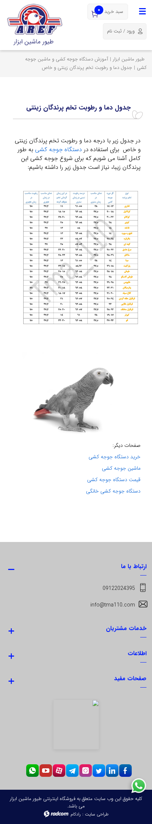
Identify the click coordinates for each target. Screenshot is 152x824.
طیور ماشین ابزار (129, 59)
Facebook (125, 770)
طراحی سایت (96, 814)
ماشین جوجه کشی (121, 468)
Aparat (59, 770)
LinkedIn (112, 770)
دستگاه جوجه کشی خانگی (113, 491)
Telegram (72, 770)
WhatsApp (32, 770)
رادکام (75, 814)
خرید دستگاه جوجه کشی (115, 457)
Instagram (85, 770)
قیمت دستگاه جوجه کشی (114, 480)
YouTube (45, 770)
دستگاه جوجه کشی (58, 149)
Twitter (99, 770)
